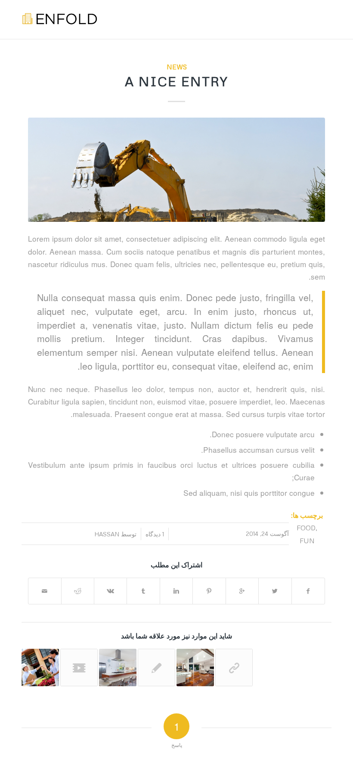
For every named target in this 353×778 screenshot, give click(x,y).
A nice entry (176, 81)
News (177, 66)
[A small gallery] (117, 667)
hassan (106, 534)
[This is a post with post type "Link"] (234, 667)
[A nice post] (195, 667)
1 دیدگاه (155, 534)
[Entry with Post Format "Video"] (79, 667)
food (306, 527)
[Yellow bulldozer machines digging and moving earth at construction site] (176, 169)
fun (307, 540)
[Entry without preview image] (156, 667)
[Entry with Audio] (40, 667)
